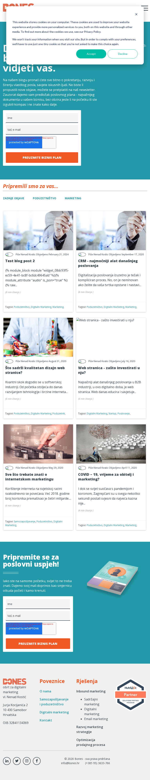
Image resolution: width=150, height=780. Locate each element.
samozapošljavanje (24, 521)
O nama (45, 691)
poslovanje (124, 413)
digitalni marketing (41, 307)
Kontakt (46, 720)
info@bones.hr (70, 763)
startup (112, 413)
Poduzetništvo (44, 198)
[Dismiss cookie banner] (136, 14)
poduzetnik (59, 413)
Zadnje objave (13, 198)
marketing (58, 307)
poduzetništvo (22, 307)
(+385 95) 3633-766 (97, 763)
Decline (122, 53)
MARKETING (73, 198)
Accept (91, 53)
